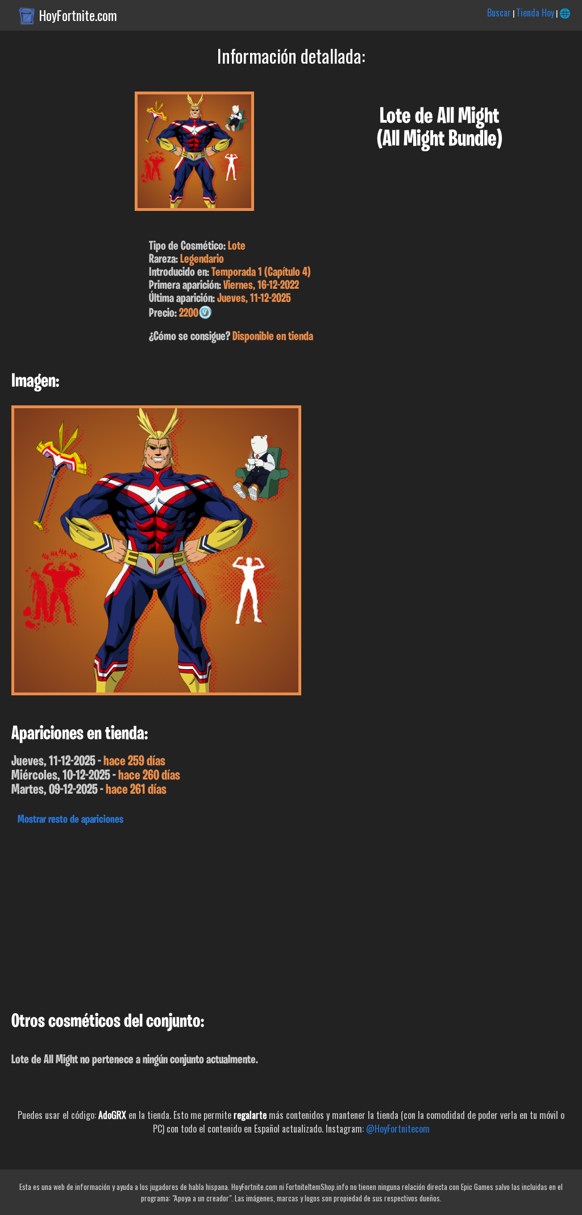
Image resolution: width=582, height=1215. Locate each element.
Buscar (499, 12)
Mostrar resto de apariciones (70, 820)
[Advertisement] (291, 915)
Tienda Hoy (535, 12)
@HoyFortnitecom (398, 1128)
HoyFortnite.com (78, 15)
